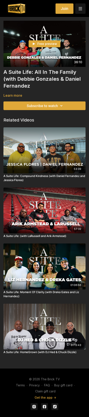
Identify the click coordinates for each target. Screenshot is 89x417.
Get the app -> (45, 397)
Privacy (34, 385)
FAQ (47, 385)
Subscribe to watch (42, 106)
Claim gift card (45, 391)
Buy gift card (63, 385)
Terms (20, 385)
